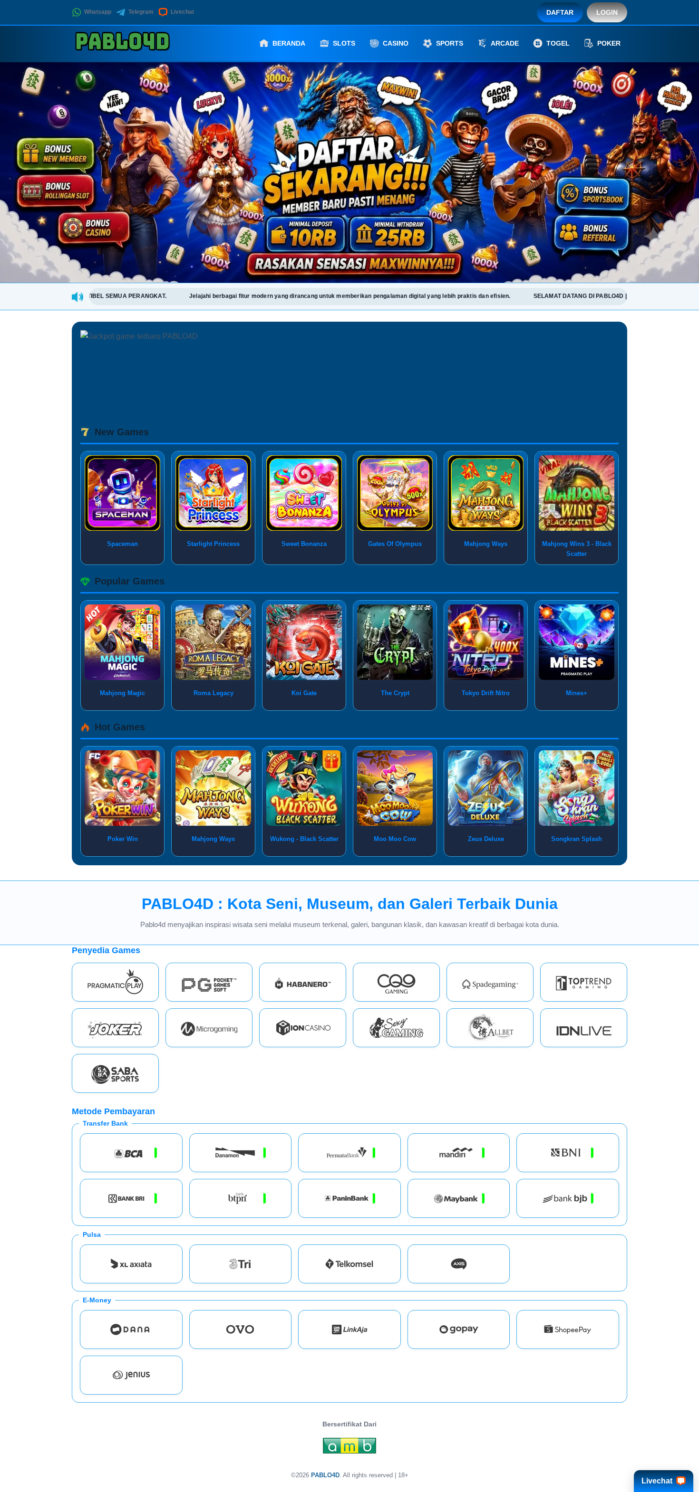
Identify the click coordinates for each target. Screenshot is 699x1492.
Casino (395, 43)
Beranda (288, 43)
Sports (449, 43)
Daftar (559, 12)
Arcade (505, 43)
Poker (609, 43)
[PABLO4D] (124, 43)
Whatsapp (97, 12)
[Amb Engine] (349, 1448)
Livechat (182, 12)
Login (607, 12)
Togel (558, 43)
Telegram (141, 12)
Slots (344, 43)
